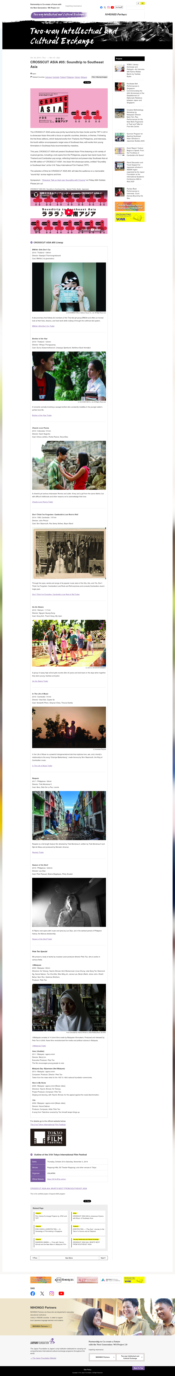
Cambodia (55, 77)
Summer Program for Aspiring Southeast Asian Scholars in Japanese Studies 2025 (136, 137)
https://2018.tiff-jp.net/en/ (56, 1179)
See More (69, 1258)
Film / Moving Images (99, 77)
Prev (35, 1258)
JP (138, 3)
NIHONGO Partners (40, 1326)
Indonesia (48, 77)
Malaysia (84, 77)
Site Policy (87, 1369)
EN (142, 3)
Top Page (118, 7)
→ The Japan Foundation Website (43, 1358)
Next (102, 1258)
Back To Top (138, 1368)
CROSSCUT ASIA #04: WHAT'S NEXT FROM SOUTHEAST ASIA (58, 1188)
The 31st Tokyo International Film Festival (48, 1124)
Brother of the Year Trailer (42, 415)
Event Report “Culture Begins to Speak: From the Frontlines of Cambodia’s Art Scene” (135, 151)
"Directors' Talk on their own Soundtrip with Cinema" (64, 180)
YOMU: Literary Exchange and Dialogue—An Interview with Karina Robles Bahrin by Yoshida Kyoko (135, 70)
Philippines (70, 77)
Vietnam (77, 77)
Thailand (63, 77)
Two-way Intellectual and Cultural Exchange (130, 1357)
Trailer (42, 502)
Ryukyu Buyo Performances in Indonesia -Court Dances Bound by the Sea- (135, 193)
